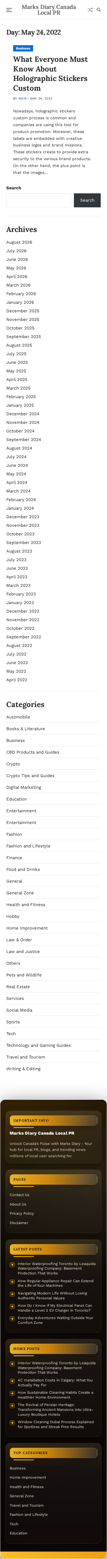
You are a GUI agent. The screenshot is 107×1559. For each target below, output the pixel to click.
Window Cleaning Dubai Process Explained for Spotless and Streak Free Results (56, 1424)
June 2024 (17, 465)
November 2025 (22, 319)
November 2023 (22, 525)
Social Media (19, 1010)
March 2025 (18, 388)
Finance (14, 857)
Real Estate (18, 986)
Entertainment (21, 810)
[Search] (99, 10)
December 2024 (22, 413)
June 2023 (17, 568)
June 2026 (17, 259)
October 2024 (20, 431)
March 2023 (18, 585)
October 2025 (20, 328)
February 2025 (21, 396)
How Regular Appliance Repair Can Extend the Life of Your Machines (56, 1283)
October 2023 (20, 534)
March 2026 (18, 285)
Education (16, 799)
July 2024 (16, 456)
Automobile (18, 717)
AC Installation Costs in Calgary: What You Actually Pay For (55, 1382)
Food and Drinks (23, 869)
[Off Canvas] (9, 10)
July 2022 (16, 654)
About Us (18, 1204)
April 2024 (16, 482)
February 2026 (21, 293)
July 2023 (16, 559)
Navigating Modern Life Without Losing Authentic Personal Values (52, 1295)
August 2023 (19, 551)
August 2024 (19, 448)
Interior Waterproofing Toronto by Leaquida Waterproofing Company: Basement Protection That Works (57, 1268)
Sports (13, 1021)
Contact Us (19, 1195)
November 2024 (22, 422)
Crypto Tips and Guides (30, 775)
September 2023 (23, 542)
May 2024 (16, 473)
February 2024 (21, 499)
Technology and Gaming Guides (38, 1045)
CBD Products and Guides (32, 752)
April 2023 (16, 576)
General (14, 881)
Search (13, 187)
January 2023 (20, 602)
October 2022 (20, 628)
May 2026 (16, 268)
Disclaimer (19, 1223)
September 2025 (23, 336)
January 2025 (20, 405)
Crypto (13, 763)
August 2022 (19, 645)
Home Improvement (27, 928)
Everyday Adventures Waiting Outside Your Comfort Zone (55, 1320)
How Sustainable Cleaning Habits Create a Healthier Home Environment (55, 1394)
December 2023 (22, 516)
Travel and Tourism (25, 1057)
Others (13, 963)
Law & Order (19, 939)
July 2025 (16, 353)
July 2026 (16, 250)
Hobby (12, 916)
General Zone (20, 892)
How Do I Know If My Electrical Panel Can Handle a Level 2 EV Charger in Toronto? (55, 1307)
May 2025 (16, 371)
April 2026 (16, 276)
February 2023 (21, 594)
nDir (23, 98)
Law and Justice (23, 951)
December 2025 (22, 310)
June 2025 (17, 362)
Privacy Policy (22, 1213)
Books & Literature (25, 728)
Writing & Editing (23, 1068)
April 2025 (16, 379)
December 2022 (22, 611)
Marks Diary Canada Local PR (49, 9)
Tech (11, 1033)
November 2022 (22, 619)
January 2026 (20, 302)
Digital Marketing (23, 787)
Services (15, 998)
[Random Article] (90, 9)
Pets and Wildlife (24, 975)
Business (23, 48)
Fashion (14, 834)
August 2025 (19, 345)
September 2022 (23, 637)
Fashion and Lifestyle (28, 846)
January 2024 (20, 508)
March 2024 (18, 491)
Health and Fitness (25, 904)
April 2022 (16, 679)
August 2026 (19, 242)
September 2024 (23, 439)
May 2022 (16, 671)
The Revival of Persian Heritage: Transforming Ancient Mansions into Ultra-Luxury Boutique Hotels (55, 1409)
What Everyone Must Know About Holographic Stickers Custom (50, 73)
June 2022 (17, 662)
